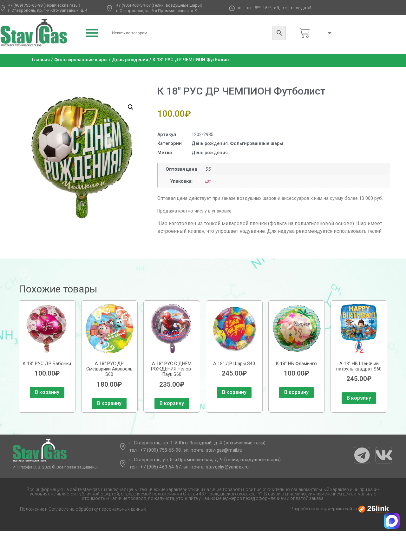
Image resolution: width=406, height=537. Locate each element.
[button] (130, 107)
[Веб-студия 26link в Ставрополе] (374, 508)
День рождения (130, 59)
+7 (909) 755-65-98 (25, 5)
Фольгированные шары (81, 59)
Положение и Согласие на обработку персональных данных (83, 509)
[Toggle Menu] (92, 33)
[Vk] (384, 455)
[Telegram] (362, 455)
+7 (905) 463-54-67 (133, 5)
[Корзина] (304, 33)
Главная (41, 59)
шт (208, 181)
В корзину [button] (47, 392)
